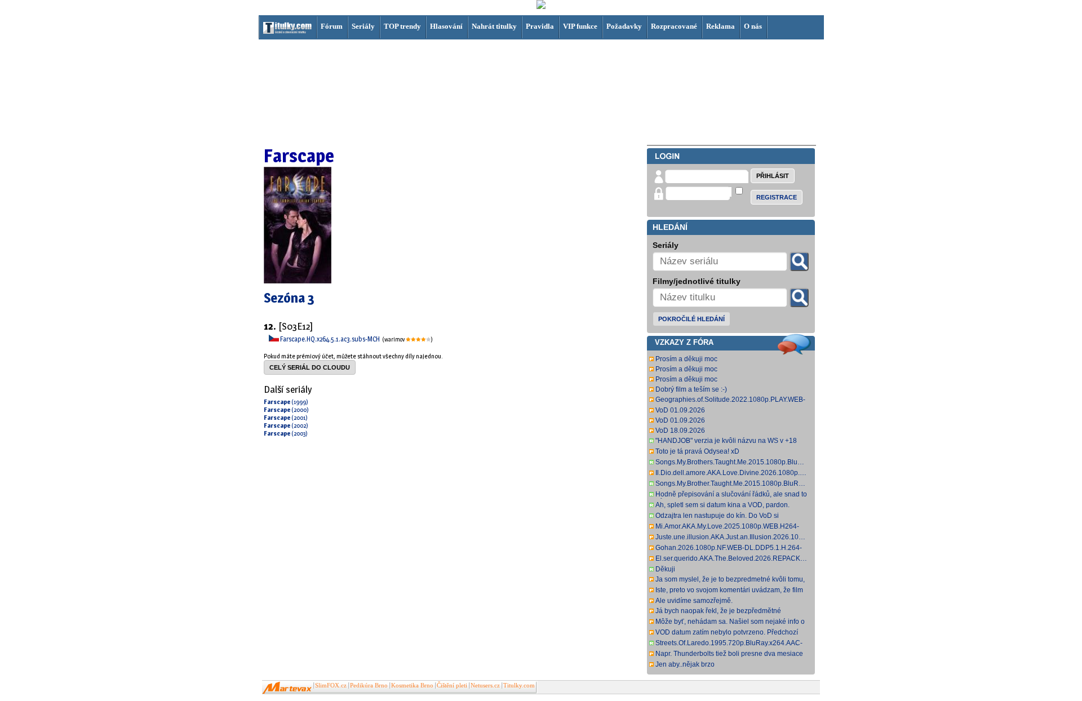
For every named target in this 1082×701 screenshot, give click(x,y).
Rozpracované (674, 26)
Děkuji (665, 569)
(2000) (286, 410)
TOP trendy (402, 26)
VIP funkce (580, 26)
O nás (753, 26)
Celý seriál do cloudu (309, 367)
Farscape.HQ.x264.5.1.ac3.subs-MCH (330, 339)
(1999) (286, 402)
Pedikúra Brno (369, 685)
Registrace (776, 197)
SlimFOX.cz (331, 685)
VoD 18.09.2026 (680, 430)
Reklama (720, 26)
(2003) (286, 433)
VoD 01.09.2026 (680, 410)
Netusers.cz (485, 685)
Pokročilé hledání (691, 319)
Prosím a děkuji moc (686, 359)
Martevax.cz (287, 688)
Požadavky (624, 26)
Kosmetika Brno (412, 685)
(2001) (286, 418)
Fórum (332, 26)
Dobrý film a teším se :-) (691, 389)
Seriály (363, 26)
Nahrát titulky (494, 26)
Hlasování (446, 26)
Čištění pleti (452, 685)
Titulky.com (519, 685)
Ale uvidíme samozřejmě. (694, 601)
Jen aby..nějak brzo (685, 664)
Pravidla (540, 26)
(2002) (286, 425)
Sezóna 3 (289, 298)
